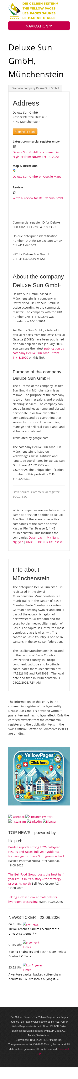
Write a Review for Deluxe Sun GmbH (38, 198)
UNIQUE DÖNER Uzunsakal (44, 542)
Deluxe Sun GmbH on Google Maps (37, 176)
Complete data (25, 132)
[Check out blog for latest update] (50, 821)
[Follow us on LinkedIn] (34, 821)
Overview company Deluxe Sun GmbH (35, 88)
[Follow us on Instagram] (17, 821)
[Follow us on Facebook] (16, 816)
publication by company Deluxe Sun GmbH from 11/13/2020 (38, 352)
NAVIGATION (37, 26)
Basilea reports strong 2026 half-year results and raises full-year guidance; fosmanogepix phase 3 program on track (36, 851)
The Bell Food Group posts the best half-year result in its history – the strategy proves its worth (36, 878)
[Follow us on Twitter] (38, 816)
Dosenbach (36, 537)
